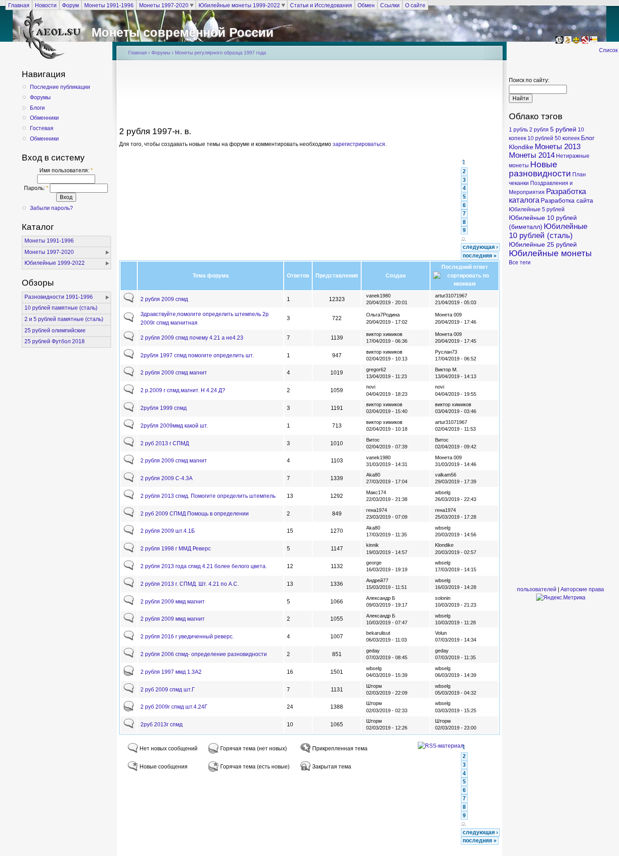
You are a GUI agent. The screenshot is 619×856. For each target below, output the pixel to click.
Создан (396, 275)
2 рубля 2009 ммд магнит (172, 601)
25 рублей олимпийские (55, 330)
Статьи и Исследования (321, 5)
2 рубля (539, 129)
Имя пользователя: (66, 170)
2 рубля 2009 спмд (164, 299)
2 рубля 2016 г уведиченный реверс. (187, 636)
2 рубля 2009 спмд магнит (173, 373)
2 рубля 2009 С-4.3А (166, 478)
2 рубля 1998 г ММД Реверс (175, 548)
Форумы (40, 97)
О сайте (415, 5)
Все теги (520, 262)
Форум (70, 5)
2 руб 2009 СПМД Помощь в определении (194, 514)
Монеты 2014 (532, 155)
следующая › (480, 247)
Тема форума (211, 275)
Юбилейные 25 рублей (543, 244)
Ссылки (390, 5)
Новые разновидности (540, 169)
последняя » (480, 256)
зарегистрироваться (359, 144)
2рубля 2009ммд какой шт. (174, 426)
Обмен (366, 5)
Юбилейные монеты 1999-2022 (239, 5)
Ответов (298, 275)
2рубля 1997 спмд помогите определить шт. (197, 355)
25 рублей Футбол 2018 (54, 341)
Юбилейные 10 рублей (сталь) (548, 231)
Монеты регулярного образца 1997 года (220, 52)
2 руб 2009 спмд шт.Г (167, 689)
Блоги (37, 108)
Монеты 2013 (557, 146)
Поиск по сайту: (529, 80)
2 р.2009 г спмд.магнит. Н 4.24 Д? (182, 390)
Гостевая (41, 128)
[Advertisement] (309, 96)
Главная (18, 5)
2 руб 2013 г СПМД (164, 443)
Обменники (44, 118)
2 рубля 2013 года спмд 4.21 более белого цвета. (203, 566)
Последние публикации (60, 87)
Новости (46, 5)
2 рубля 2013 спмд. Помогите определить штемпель (208, 496)
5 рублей (563, 129)
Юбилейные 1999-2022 (54, 263)
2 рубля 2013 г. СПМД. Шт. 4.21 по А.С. (189, 584)
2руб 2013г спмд (161, 724)
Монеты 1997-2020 (164, 5)
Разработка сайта (567, 200)
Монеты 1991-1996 (109, 5)
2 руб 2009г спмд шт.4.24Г (174, 707)
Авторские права (582, 589)
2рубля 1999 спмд (163, 408)
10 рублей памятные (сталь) (60, 308)
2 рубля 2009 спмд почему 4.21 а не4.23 (191, 338)
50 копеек (567, 138)
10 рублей (540, 138)
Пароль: (36, 188)
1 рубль (518, 129)
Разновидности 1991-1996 (58, 297)
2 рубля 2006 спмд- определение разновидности (203, 654)
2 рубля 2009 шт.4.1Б (167, 531)
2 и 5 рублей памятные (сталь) (63, 319)
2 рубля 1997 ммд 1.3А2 (171, 672)
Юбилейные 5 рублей (537, 209)
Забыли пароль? (51, 208)
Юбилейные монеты (550, 253)
